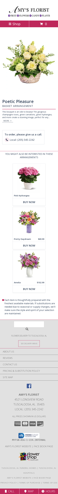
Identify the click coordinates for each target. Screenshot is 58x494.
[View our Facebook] (29, 387)
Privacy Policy (9, 482)
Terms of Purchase (29, 482)
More (6, 120)
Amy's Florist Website (18, 446)
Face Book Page (43, 446)
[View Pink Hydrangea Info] (29, 178)
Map (30, 491)
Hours (49, 491)
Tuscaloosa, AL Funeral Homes (19, 468)
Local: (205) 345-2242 (29, 409)
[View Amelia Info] (29, 265)
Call (10, 491)
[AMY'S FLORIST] (29, 16)
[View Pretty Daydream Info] (29, 222)
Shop (16, 24)
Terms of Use (50, 482)
